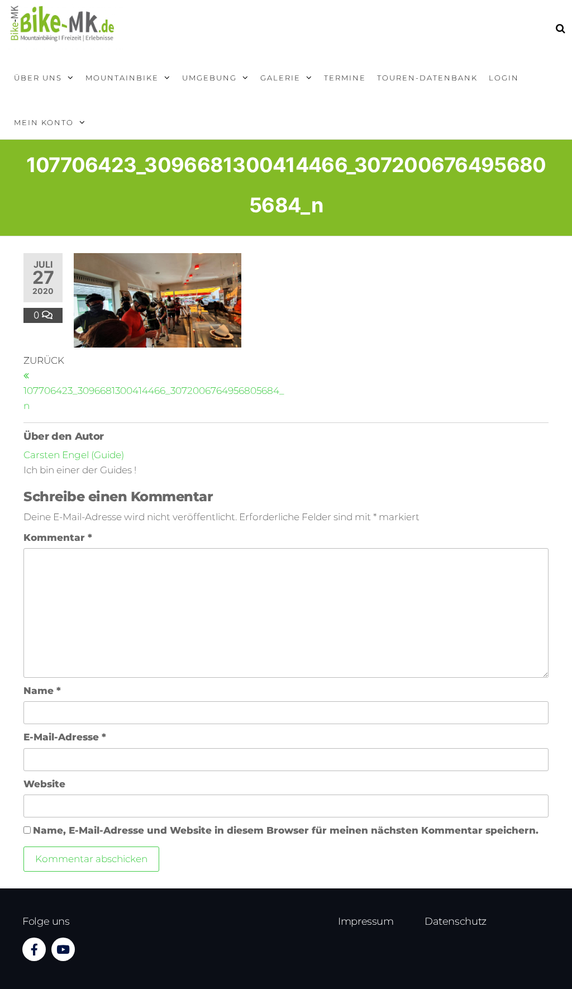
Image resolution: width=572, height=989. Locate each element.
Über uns (38, 77)
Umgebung (209, 77)
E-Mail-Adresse (64, 737)
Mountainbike (122, 77)
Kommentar (57, 537)
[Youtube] (63, 949)
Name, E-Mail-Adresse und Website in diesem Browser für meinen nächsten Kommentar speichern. (285, 830)
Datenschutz (456, 921)
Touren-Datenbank (427, 77)
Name (42, 690)
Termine (345, 77)
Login (504, 77)
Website (44, 784)
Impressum (366, 921)
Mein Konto (44, 122)
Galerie (280, 77)
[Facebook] (34, 949)
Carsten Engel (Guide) (73, 454)
